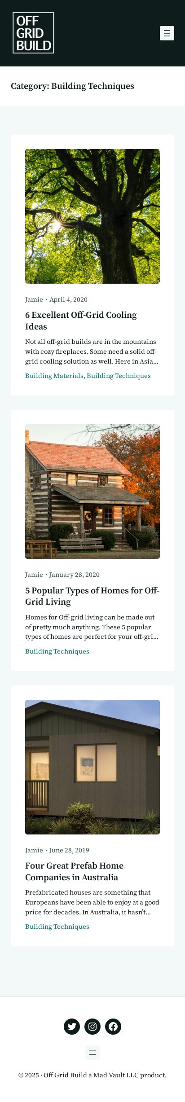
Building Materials (54, 375)
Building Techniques (119, 375)
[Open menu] (167, 33)
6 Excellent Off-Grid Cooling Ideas (81, 321)
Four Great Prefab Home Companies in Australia (74, 871)
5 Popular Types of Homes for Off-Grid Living (92, 596)
